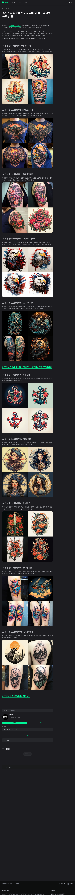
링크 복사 (13, 710)
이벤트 (25, 2)
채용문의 (17, 884)
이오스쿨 (19, 2)
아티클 (13, 2)
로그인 (70, 2)
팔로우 (14, 722)
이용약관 (4, 884)
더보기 (27, 754)
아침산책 (11, 715)
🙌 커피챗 (40, 722)
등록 (27, 735)
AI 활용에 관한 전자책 (15, 25)
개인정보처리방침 (11, 884)
